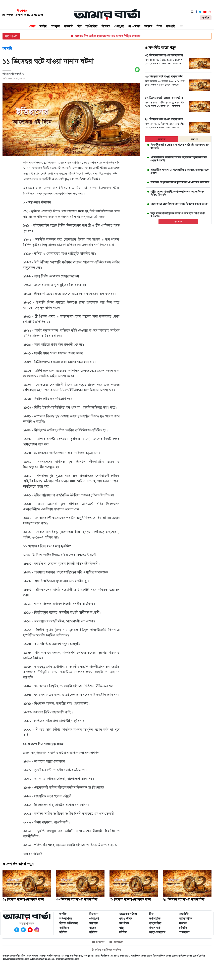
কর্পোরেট (124, 923)
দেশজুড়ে (55, 26)
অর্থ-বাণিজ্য (91, 26)
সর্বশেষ (162, 139)
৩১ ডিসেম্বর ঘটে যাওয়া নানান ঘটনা (23, 899)
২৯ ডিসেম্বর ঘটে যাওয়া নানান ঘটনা (130, 899)
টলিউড (123, 932)
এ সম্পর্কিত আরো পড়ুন (160, 47)
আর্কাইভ (205, 17)
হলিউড (63, 932)
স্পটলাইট (184, 932)
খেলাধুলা (119, 26)
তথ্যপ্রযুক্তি (154, 918)
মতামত (148, 26)
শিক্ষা (159, 26)
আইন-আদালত (157, 932)
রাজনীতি (68, 26)
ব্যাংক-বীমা (155, 923)
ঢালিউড (183, 928)
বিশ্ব (79, 26)
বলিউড (93, 932)
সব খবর (178, 221)
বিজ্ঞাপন (100, 942)
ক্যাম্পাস (93, 923)
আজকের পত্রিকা (128, 914)
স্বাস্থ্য (121, 928)
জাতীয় (43, 26)
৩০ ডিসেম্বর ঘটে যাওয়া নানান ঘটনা (76, 899)
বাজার (92, 928)
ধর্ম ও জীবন (134, 26)
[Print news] (137, 69)
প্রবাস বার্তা (155, 928)
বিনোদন (106, 26)
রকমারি (7, 48)
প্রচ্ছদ (32, 26)
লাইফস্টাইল (185, 918)
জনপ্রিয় (194, 139)
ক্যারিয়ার (64, 928)
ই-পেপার (22, 11)
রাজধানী (170, 26)
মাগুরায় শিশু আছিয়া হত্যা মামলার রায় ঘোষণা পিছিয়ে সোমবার (97, 36)
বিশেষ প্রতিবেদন (68, 923)
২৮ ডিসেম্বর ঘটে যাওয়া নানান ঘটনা (183, 899)
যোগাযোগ (118, 942)
